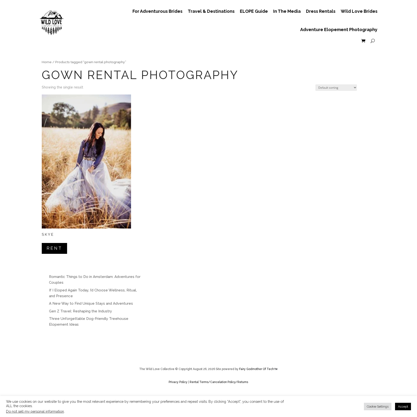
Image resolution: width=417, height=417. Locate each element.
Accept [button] (403, 406)
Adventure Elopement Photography (338, 29)
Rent (54, 248)
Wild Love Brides (359, 11)
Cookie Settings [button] (378, 406)
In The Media (287, 11)
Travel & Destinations (211, 11)
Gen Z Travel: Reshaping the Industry (80, 311)
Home (47, 62)
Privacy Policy (178, 382)
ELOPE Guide (254, 11)
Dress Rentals (320, 11)
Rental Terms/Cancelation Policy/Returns (219, 382)
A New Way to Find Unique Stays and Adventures (91, 303)
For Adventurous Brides (157, 11)
